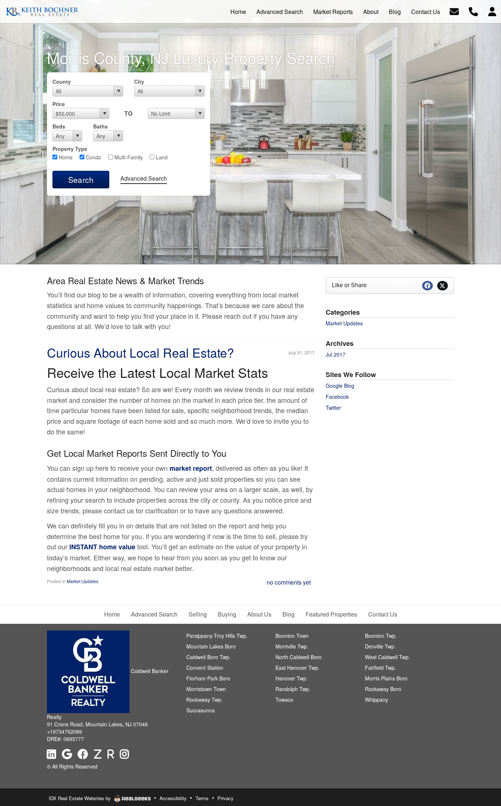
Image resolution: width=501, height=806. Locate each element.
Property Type (69, 148)
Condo (92, 157)
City (139, 81)
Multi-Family (128, 157)
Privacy (225, 798)
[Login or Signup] (492, 11)
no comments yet (289, 582)
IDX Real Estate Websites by (80, 798)
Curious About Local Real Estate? (140, 352)
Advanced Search (143, 178)
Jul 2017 (335, 354)
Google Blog (340, 385)
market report (190, 468)
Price (58, 104)
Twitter (333, 407)
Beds (58, 126)
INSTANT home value (102, 547)
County (61, 81)
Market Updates (82, 581)
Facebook (337, 396)
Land (161, 157)
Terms (202, 798)
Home (65, 157)
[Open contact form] (454, 11)
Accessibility (173, 798)
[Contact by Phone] (473, 11)
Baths (100, 126)
